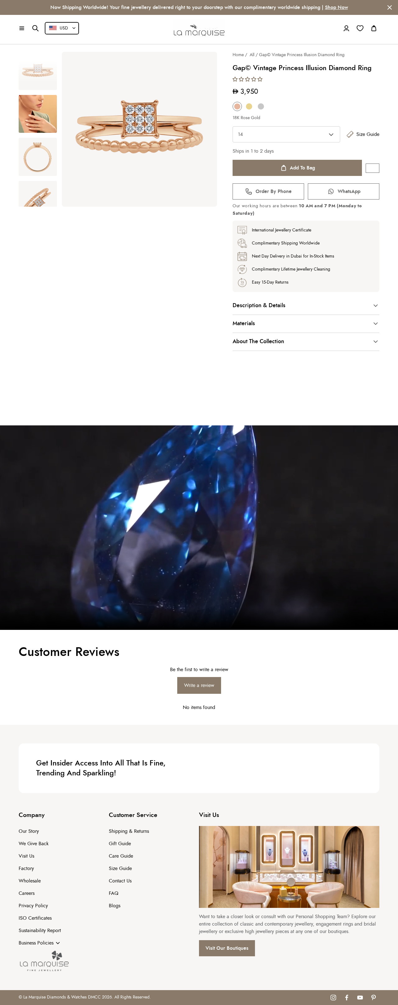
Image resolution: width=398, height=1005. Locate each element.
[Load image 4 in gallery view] (38, 200)
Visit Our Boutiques (227, 948)
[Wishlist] (360, 28)
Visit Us (26, 856)
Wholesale (30, 880)
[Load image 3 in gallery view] (38, 157)
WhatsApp (349, 191)
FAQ (113, 893)
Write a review (199, 685)
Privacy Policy (33, 905)
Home (238, 55)
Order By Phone (274, 191)
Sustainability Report (40, 930)
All (252, 55)
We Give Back (34, 843)
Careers (27, 893)
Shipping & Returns (129, 831)
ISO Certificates (35, 918)
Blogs (114, 905)
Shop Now (37, 7)
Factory (26, 868)
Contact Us (120, 880)
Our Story (29, 831)
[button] (22, 28)
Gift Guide (120, 843)
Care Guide (121, 856)
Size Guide (367, 134)
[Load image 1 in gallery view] (38, 71)
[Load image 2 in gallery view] (38, 114)
